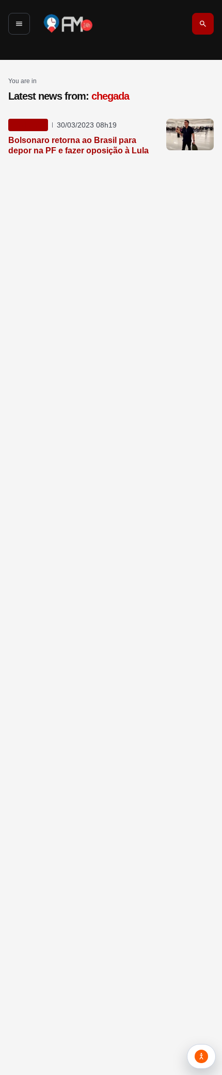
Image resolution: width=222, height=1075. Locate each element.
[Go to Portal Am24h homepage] (68, 23)
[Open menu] (19, 24)
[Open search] (203, 24)
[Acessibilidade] (201, 1056)
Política (28, 125)
